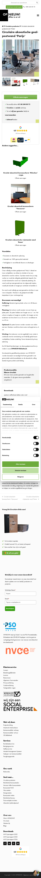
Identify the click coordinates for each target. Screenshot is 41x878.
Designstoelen (7, 793)
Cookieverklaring (8, 685)
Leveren (5, 675)
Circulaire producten (9, 780)
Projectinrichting (8, 725)
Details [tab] (20, 404)
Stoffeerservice (7, 749)
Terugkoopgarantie (8, 756)
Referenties (6, 772)
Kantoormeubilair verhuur (10, 733)
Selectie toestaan (20, 470)
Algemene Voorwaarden (10, 680)
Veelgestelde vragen (9, 688)
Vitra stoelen (7, 790)
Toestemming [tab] (7, 404)
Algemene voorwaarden (30, 875)
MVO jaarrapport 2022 (10, 834)
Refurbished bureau (9, 798)
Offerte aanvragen (20, 97)
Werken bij (6, 823)
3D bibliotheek (7, 735)
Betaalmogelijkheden (9, 673)
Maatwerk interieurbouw (10, 728)
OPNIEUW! (19, 875)
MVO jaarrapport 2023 (10, 837)
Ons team (6, 821)
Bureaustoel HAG (8, 788)
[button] (38, 15)
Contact (5, 670)
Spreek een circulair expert (14, 7)
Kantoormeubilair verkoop (10, 730)
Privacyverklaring (8, 683)
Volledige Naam (10, 590)
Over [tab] (33, 404)
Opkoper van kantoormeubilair (12, 754)
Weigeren (20, 477)
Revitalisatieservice (8, 744)
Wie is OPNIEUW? (9, 818)
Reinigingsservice (8, 746)
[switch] (36, 443)
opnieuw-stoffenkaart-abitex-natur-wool (15, 395)
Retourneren (7, 678)
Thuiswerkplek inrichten (10, 800)
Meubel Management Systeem (12, 751)
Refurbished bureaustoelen (11, 783)
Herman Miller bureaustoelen (12, 785)
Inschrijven (10, 608)
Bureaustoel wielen (8, 795)
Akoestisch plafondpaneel (11, 803)
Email (7, 598)
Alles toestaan (20, 464)
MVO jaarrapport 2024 (10, 839)
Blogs (4, 826)
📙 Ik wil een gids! (11, 553)
